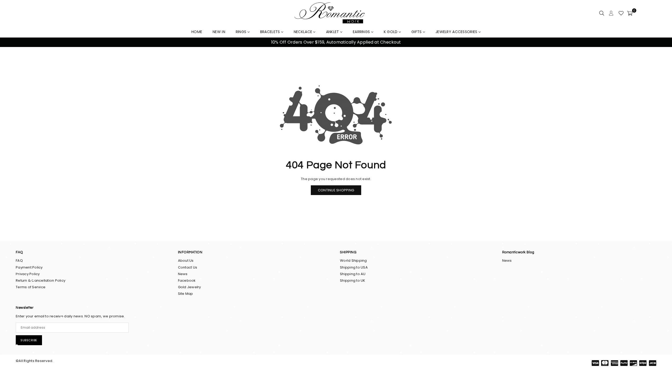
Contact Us (187, 267)
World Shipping (353, 260)
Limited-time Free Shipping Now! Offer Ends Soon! (336, 42)
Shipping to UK (352, 280)
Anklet (333, 31)
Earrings (362, 31)
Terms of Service (30, 287)
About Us (186, 260)
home (196, 31)
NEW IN (219, 31)
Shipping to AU (353, 273)
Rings (242, 31)
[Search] (602, 13)
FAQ (19, 260)
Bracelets (270, 31)
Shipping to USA (354, 267)
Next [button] (661, 42)
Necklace (303, 31)
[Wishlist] (621, 13)
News (183, 273)
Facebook (187, 280)
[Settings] (611, 13)
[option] (336, 42)
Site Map (185, 293)
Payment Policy (29, 267)
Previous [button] (10, 42)
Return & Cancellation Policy (40, 280)
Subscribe (28, 340)
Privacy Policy (28, 273)
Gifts (417, 31)
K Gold (391, 31)
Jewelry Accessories (457, 31)
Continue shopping (336, 190)
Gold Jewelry (189, 287)
